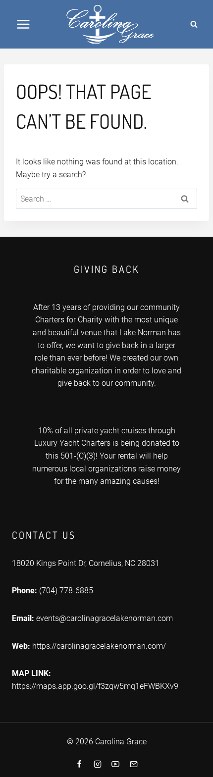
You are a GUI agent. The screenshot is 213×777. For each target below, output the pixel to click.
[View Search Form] (193, 24)
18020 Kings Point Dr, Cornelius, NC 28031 (86, 563)
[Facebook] (79, 764)
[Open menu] (23, 24)
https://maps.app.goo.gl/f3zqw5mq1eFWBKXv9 (95, 686)
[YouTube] (115, 764)
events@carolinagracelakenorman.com (104, 618)
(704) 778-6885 (66, 590)
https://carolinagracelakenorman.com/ (99, 646)
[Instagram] (98, 764)
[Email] (134, 764)
